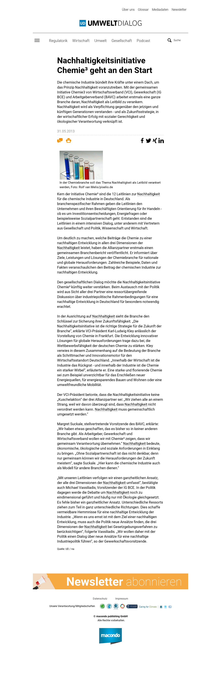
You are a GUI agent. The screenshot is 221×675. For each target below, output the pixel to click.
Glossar (143, 9)
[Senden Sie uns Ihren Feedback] (60, 141)
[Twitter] (149, 142)
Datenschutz (100, 598)
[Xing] (155, 142)
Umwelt (100, 40)
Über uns (128, 9)
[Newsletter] (110, 581)
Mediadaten (160, 9)
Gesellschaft (121, 40)
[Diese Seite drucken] (68, 141)
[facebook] (142, 142)
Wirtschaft (80, 40)
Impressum (121, 598)
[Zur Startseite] (110, 23)
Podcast (143, 40)
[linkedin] (161, 142)
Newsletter (179, 9)
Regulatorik (58, 40)
